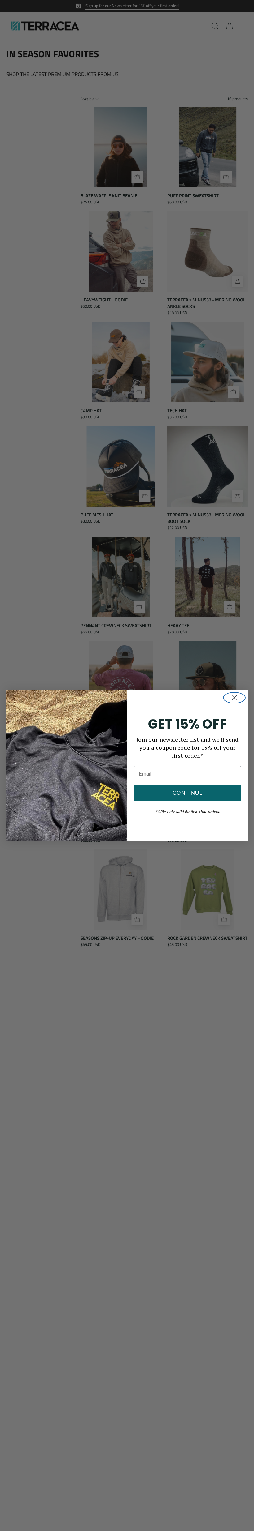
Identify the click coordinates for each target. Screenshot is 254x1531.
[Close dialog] (234, 697)
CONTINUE (188, 792)
